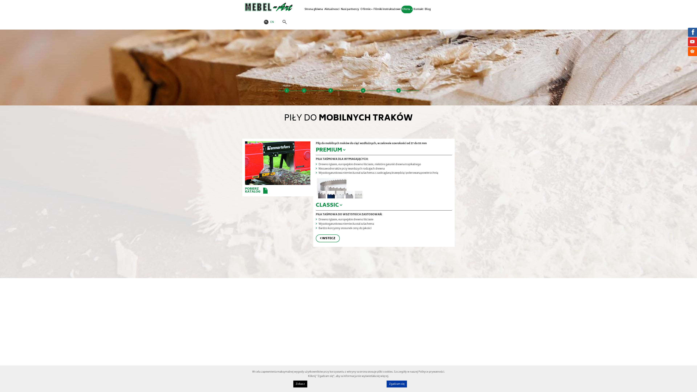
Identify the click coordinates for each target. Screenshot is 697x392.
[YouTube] (692, 42)
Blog (428, 9)
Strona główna (314, 9)
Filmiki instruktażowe (387, 9)
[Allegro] (692, 51)
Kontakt (418, 9)
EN (272, 22)
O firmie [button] (365, 9)
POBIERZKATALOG (252, 190)
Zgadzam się (397, 384)
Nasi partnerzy (350, 9)
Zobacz (300, 384)
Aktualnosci (331, 9)
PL (266, 22)
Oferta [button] (406, 9)
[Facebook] (692, 32)
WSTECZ (328, 238)
